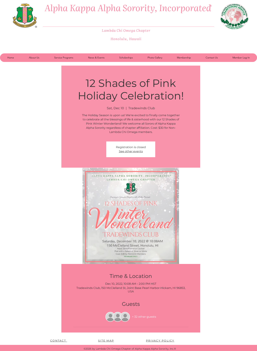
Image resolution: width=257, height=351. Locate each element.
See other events (131, 151)
